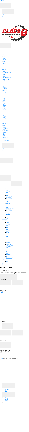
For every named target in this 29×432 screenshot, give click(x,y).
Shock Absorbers (5, 107)
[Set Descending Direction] (11, 290)
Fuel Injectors (7, 228)
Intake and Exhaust (5, 90)
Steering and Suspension (6, 62)
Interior (4, 60)
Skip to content (2, 0)
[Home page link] (14, 42)
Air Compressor (5, 87)
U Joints (4, 108)
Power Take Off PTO (5, 136)
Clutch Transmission (5, 130)
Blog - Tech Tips (6, 398)
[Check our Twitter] (7, 371)
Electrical (4, 58)
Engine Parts (4, 132)
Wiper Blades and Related (6, 140)
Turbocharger (4, 91)
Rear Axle (4, 61)
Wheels (4, 139)
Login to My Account (7, 388)
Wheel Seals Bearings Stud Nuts (9, 257)
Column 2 (6, 193)
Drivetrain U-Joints (5, 57)
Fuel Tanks (4, 59)
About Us (6, 397)
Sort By (1, 290)
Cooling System (5, 88)
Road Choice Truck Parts (4, 219)
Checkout (6, 391)
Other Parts (4, 92)
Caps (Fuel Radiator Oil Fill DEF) (7, 72)
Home (2, 263)
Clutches (4, 103)
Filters (3, 134)
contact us (18, 273)
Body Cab (4, 71)
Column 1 (6, 188)
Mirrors (7, 253)
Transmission (4, 63)
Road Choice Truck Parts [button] (4, 97)
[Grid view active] (5, 282)
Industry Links (6, 399)
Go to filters (1, 292)
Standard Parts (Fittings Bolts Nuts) (7, 77)
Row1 (3, 233)
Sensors (7, 217)
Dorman (4, 125)
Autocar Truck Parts (8, 241)
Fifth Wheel (4, 133)
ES (3, 14)
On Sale (3, 259)
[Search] (16, 183)
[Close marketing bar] (5, 5)
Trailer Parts (7, 256)
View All (4, 54)
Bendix (2, 264)
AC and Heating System (6, 70)
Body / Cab (4, 116)
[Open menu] (5, 45)
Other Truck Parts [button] (4, 123)
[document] (14, 106)
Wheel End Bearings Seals (6, 79)
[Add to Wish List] (7, 326)
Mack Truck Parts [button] (4, 69)
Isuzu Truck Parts (4, 80)
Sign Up (1, 352)
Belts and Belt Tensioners (9, 213)
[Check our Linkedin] (7, 376)
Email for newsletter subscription (4, 351)
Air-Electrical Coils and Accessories (7, 99)
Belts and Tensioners (5, 128)
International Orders (7, 401)
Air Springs (4, 100)
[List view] (17, 282)
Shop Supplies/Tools (5, 137)
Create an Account (7, 389)
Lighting (4, 76)
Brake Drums (4, 102)
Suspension (4, 138)
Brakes (4, 56)
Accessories (4, 127)
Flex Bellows (4, 105)
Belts (3, 101)
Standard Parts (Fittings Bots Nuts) (10, 208)
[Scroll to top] (5, 345)
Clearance (7, 261)
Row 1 (4, 199)
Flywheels (4, 104)
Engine (4, 74)
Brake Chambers (8, 224)
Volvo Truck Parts (4, 187)
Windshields (4, 109)
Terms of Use (6, 400)
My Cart (5, 390)
